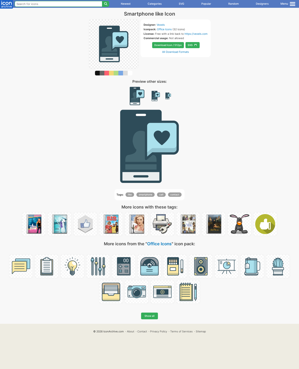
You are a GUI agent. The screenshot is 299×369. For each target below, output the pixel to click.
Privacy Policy (158, 331)
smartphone (145, 194)
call (161, 194)
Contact (142, 331)
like (130, 194)
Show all (149, 315)
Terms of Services (181, 331)
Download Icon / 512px (168, 45)
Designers (262, 3)
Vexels (161, 24)
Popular (206, 3)
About (130, 331)
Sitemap (201, 331)
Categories (155, 3)
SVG (181, 3)
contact (174, 194)
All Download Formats (175, 51)
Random (233, 3)
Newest (126, 3)
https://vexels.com (196, 33)
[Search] (105, 4)
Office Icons (164, 29)
